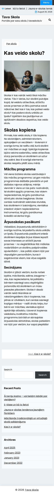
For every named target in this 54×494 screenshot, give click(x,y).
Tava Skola (11, 17)
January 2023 (11, 458)
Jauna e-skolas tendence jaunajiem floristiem (24, 411)
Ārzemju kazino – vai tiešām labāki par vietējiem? (25, 397)
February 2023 (12, 452)
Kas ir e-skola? (12, 427)
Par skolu (11, 43)
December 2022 (13, 463)
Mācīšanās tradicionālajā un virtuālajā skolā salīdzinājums (25, 420)
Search (8, 369)
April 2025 (9, 447)
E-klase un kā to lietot (16, 404)
